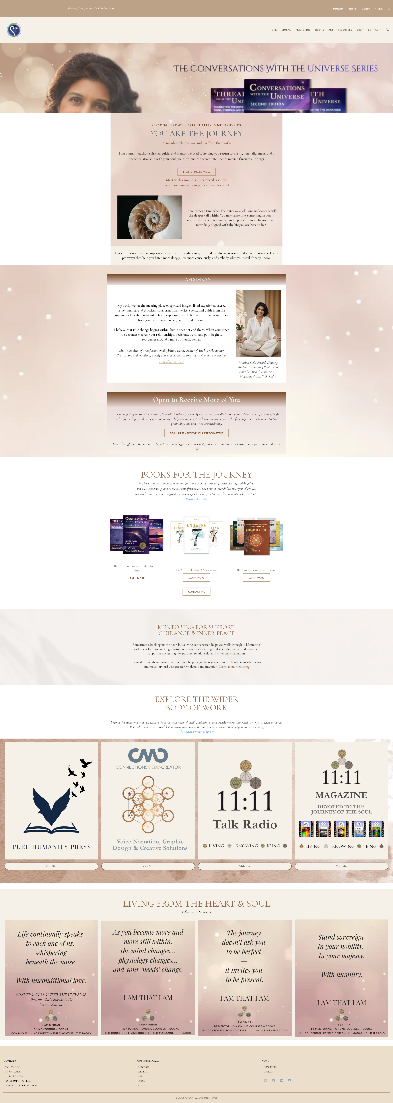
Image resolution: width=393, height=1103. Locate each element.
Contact (374, 30)
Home (273, 30)
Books (319, 30)
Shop (360, 30)
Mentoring (303, 30)
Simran (286, 30)
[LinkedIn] (282, 1080)
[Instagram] (266, 1080)
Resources (345, 30)
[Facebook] (274, 1080)
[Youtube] (290, 1080)
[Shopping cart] (387, 29)
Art (331, 30)
